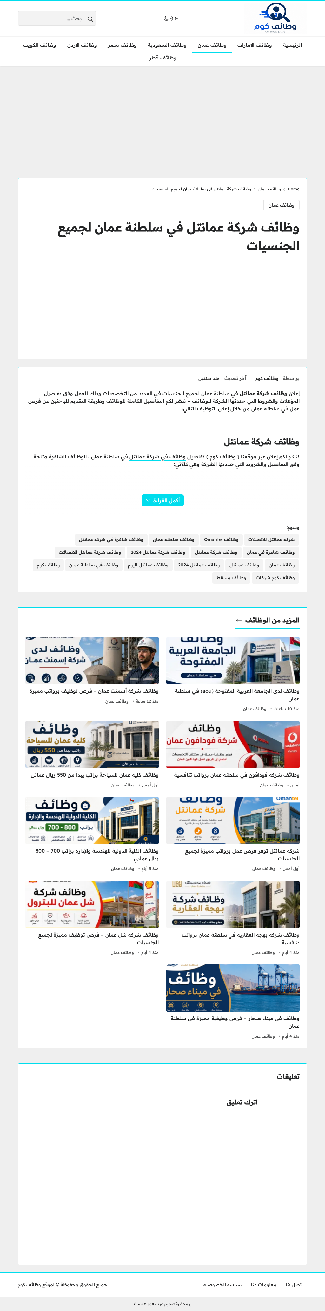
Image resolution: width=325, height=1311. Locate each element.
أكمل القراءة (166, 500)
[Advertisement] (162, 117)
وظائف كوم (267, 378)
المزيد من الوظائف (272, 620)
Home (294, 188)
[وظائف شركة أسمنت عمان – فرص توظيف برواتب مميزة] (92, 675)
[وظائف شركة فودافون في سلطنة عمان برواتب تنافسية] (233, 755)
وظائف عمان (269, 188)
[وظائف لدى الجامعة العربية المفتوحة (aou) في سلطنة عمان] (233, 675)
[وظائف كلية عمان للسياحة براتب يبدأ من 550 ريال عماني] (92, 755)
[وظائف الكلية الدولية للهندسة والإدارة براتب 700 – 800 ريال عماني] (92, 835)
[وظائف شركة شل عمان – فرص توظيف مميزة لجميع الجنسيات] (92, 919)
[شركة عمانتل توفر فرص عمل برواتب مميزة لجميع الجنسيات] (233, 835)
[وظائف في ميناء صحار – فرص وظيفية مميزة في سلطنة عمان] (233, 1002)
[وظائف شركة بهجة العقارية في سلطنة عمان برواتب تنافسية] (233, 919)
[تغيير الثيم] (170, 18)
